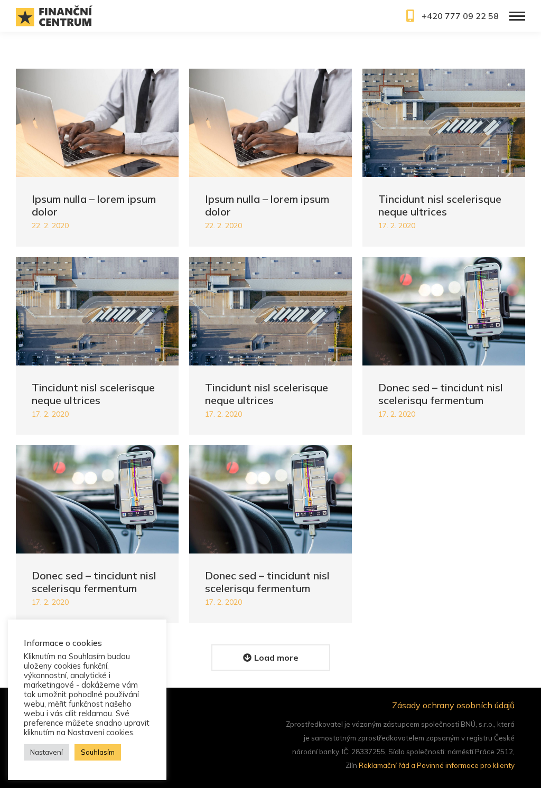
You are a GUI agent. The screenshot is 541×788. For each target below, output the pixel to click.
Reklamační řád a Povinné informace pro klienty (437, 765)
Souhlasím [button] (98, 752)
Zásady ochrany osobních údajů (453, 705)
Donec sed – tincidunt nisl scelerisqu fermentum (440, 394)
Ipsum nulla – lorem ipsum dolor (94, 205)
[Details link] (97, 123)
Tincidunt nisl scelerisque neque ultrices (439, 205)
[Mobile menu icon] (517, 16)
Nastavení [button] (46, 752)
